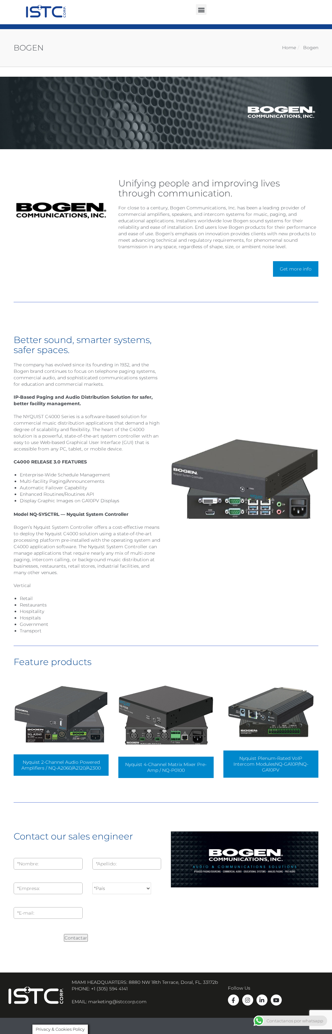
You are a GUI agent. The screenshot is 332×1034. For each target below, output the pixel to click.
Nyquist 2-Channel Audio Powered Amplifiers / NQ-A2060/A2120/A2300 (61, 765)
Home (289, 47)
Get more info (296, 269)
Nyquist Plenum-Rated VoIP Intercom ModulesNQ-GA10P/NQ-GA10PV (270, 764)
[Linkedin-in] (261, 1000)
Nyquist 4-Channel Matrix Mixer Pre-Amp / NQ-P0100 (166, 767)
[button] (201, 9)
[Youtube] (276, 1000)
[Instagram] (247, 1000)
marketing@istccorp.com (117, 1002)
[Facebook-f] (233, 1000)
